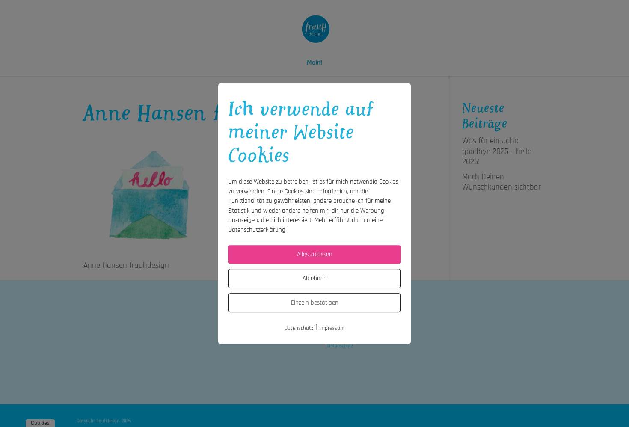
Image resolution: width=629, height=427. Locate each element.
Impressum (331, 328)
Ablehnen (315, 278)
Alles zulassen (314, 254)
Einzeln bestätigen (314, 303)
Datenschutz (299, 328)
